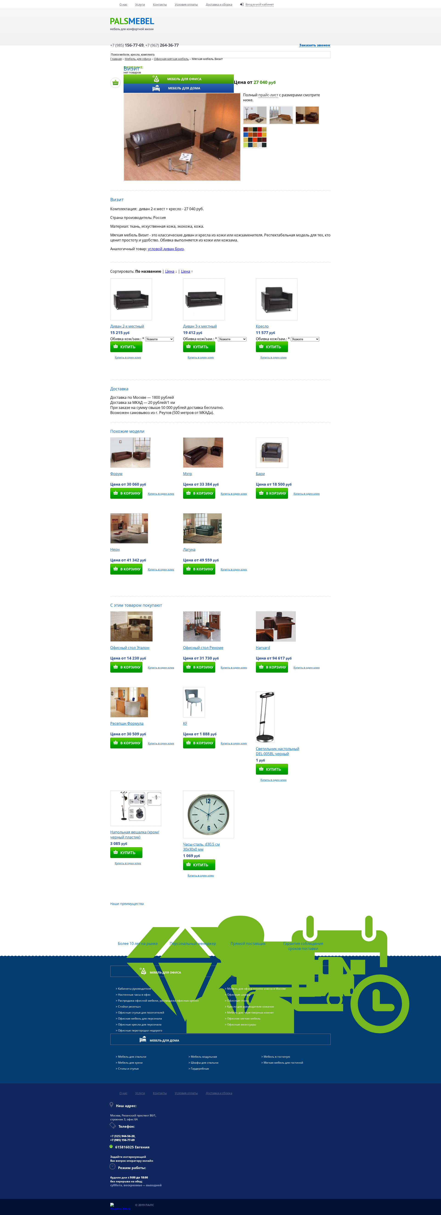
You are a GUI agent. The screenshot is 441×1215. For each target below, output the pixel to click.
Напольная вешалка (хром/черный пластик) (134, 835)
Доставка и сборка (219, 4)
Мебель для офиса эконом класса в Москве (256, 989)
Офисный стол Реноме (203, 647)
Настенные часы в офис (134, 995)
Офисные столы (238, 1001)
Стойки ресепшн (129, 1006)
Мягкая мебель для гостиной (283, 1063)
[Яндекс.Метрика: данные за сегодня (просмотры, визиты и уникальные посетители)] (120, 1206)
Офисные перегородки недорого (140, 1030)
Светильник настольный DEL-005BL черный (277, 751)
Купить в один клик (128, 357)
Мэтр (187, 473)
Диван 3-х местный (200, 326)
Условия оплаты (186, 4)
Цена (169, 271)
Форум (116, 473)
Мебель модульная (204, 1057)
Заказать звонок (314, 45)
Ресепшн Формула (127, 723)
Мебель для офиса (184, 79)
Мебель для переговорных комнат (250, 1012)
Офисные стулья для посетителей (141, 1012)
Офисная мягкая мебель (171, 59)
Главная (116, 59)
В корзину (130, 493)
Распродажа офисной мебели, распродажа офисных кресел (158, 1001)
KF (185, 723)
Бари (260, 473)
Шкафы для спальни (204, 1063)
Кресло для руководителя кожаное (250, 1006)
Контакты (160, 4)
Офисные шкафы (238, 995)
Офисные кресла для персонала (139, 1024)
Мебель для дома (184, 88)
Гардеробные (200, 1069)
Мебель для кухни (130, 1063)
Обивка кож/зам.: (127, 338)
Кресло (262, 326)
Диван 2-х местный (127, 326)
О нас (123, 4)
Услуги (140, 4)
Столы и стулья (128, 1069)
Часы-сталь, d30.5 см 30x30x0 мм (201, 847)
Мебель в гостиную (277, 1057)
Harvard (263, 647)
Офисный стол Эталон (129, 647)
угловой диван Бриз (166, 248)
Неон (115, 549)
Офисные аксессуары (241, 1024)
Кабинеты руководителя (134, 989)
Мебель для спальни (132, 1057)
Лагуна (189, 549)
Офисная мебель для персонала (140, 1018)
